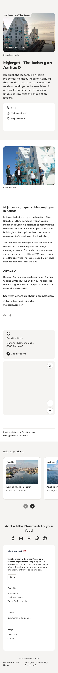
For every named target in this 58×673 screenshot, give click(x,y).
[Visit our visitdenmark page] (29, 538)
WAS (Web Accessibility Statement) (36, 663)
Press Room (13, 593)
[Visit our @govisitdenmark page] (37, 538)
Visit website (17, 113)
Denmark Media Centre (19, 618)
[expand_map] (50, 366)
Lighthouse (18, 284)
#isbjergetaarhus (12, 301)
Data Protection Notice (11, 663)
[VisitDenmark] (17, 551)
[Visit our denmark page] (13, 538)
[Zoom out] (50, 410)
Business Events (15, 597)
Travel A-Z (12, 634)
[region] (29, 388)
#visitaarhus (28, 301)
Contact (11, 638)
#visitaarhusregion (13, 305)
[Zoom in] (50, 403)
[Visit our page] (21, 538)
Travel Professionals (17, 601)
